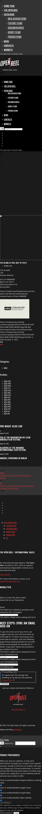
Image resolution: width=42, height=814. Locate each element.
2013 (5, 411)
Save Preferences (6, 803)
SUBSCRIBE (4, 684)
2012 (5, 413)
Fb (2, 344)
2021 (5, 393)
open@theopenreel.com (10, 581)
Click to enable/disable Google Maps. (15, 793)
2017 (5, 402)
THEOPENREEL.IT (18, 709)
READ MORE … (6, 574)
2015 (5, 407)
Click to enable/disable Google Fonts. (15, 788)
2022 (5, 390)
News (5, 368)
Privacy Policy (7, 680)
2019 (5, 397)
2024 (5, 386)
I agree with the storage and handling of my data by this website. (17, 677)
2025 (5, 383)
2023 (5, 388)
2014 (5, 409)
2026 (5, 381)
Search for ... (9, 743)
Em (0, 344)
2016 (5, 404)
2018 (5, 400)
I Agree (16, 813)
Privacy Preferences (6, 813)
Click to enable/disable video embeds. (16, 798)
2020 (5, 395)
